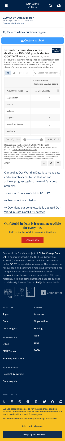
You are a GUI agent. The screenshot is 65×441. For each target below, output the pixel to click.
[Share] (51, 163)
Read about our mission (22, 200)
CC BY (7, 163)
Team (37, 336)
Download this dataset (14, 24)
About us (39, 314)
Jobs (36, 343)
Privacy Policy (27, 419)
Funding (38, 328)
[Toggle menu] (6, 5)
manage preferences (47, 419)
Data (5, 321)
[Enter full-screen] (58, 163)
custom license (11, 275)
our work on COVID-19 (35, 193)
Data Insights (10, 328)
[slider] (25, 139)
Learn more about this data (24, 150)
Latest (6, 344)
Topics (6, 314)
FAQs (39, 282)
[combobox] (50, 5)
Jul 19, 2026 (52, 140)
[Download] (44, 163)
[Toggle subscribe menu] (58, 5)
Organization (41, 321)
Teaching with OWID (14, 358)
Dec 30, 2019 (13, 140)
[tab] (8, 73)
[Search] (50, 5)
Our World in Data (32, 5)
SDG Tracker (9, 351)
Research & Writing (13, 374)
